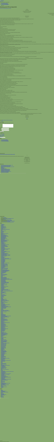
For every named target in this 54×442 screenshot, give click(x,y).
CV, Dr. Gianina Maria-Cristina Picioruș (4, 3)
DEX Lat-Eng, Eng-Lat (3, 275)
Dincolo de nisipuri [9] (3, 167)
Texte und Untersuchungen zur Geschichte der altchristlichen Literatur (7, 371)
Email (0, 129)
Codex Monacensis (3, 257)
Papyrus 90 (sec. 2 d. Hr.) (3, 347)
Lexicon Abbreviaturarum (3, 308)
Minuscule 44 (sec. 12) (3, 323)
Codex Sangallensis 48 (3, 260)
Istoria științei (2, 302)
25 (3, 135)
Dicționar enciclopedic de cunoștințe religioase (5, 278)
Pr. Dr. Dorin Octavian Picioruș (5, 8)
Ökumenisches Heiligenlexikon (4, 340)
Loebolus (2, 312)
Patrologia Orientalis (3, 349)
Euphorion (2, 290)
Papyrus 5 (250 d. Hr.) (3, 346)
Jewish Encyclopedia (3, 303)
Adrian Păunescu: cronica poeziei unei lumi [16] (5, 170)
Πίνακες (2, 385)
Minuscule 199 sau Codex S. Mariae (4, 319)
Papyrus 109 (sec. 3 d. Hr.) (3, 344)
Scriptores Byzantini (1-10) (3, 363)
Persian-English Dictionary (3, 350)
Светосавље (2, 387)
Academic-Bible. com (3, 224)
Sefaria (1, 364)
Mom (1, 331)
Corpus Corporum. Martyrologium (4, 269)
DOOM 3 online (2, 285)
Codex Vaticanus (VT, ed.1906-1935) (4, 264)
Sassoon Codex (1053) (3, 361)
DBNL (1, 273)
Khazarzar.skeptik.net (3, 305)
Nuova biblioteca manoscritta (3, 339)
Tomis (1, 380)
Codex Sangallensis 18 (3, 259)
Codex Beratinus (2, 250)
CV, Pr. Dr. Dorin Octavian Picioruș (4, 139)
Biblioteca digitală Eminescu (3, 237)
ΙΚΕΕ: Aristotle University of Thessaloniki (5, 384)
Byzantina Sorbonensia (3, 242)
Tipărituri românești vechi (3, 379)
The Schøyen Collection (3, 377)
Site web (1, 130)
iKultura (2, 297)
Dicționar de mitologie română (4, 277)
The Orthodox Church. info (3, 375)
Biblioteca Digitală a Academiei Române (4, 236)
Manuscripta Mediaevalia (3, 315)
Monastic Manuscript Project (3, 394)
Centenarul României (3, 247)
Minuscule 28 (2, 321)
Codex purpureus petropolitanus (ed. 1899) (5, 258)
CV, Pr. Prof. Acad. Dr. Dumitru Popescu (4, 140)
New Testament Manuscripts (3, 337)
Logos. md (2, 313)
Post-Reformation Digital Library (4, 351)
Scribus (1, 362)
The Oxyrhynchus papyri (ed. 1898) (4, 376)
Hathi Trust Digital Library (3, 295)
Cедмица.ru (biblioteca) (3, 272)
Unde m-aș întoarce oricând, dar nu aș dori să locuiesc (6, 165)
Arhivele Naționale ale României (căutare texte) (5, 229)
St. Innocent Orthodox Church (4, 367)
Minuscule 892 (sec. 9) (3, 330)
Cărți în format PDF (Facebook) (4, 245)
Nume (0, 128)
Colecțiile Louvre (2, 267)
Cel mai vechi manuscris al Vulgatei (4, 246)
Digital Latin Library (3, 283)
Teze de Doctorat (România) (3, 372)
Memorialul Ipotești (3, 318)
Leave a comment (9, 8)
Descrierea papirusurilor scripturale (4, 274)
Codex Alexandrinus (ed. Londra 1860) (4, 249)
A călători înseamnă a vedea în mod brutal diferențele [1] (6, 171)
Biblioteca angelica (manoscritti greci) (4, 235)
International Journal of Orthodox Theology (5, 300)
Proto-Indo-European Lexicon (3, 353)
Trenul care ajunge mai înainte (3, 168)
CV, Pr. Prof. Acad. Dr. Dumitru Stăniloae (5, 4)
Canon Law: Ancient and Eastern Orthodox (5, 244)
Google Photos (2, 393)
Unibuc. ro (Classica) (3, 381)
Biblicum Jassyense (3, 234)
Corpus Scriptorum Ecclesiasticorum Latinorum (5, 270)
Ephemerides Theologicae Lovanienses (4, 289)
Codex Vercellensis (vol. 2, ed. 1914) (4, 265)
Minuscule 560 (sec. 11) (3, 326)
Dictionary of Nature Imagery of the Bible (5, 282)
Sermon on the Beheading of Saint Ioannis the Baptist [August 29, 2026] (7, 166)
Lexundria (2, 309)
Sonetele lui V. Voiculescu (9, 220)
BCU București (2, 231)
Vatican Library (2, 396)
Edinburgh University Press (3, 287)
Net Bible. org (2, 336)
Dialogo (2, 276)
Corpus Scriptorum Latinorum (3, 271)
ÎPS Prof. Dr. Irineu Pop (3, 301)
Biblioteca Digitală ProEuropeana (4, 238)
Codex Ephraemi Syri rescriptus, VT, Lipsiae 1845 (5, 255)
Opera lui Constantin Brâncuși (3, 341)
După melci (5, 217)
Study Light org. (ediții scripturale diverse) (5, 369)
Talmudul (2, 370)
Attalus (1, 230)
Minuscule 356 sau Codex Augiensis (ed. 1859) (5, 322)
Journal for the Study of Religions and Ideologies (5, 304)
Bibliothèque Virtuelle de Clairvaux (4, 241)
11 (3, 134)
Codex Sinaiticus (2, 262)
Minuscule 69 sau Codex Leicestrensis (4, 328)
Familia (1, 291)
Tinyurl (1, 395)
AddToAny (2, 225)
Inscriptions (2, 298)
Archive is (2, 228)
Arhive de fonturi (4, 219)
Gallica (1, 293)
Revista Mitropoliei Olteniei (3, 356)
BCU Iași (2, 232)
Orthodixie (2, 342)
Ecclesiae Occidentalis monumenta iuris (4, 286)
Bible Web (2, 390)
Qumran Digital (2, 354)
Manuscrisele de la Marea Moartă (4, 316)
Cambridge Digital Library (3, 243)
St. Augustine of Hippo (3, 366)
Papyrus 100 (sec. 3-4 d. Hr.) (3, 343)
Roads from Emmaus (3, 358)
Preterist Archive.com (3, 352)
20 (0, 135)
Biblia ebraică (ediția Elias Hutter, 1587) (4, 233)
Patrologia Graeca (2, 348)
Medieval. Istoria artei (3, 317)
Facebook (2, 392)
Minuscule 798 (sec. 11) (3, 329)
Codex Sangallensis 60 (3, 261)
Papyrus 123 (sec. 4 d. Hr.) (3, 345)
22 (1, 135)
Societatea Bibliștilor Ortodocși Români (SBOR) (5, 365)
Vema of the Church (3, 382)
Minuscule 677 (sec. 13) (3, 327)
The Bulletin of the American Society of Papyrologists (6, 373)
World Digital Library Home (3, 383)
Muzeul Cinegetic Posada (3, 334)
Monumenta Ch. (2, 332)
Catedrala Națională (3, 391)
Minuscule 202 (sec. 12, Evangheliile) (4, 320)
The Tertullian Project (3, 378)
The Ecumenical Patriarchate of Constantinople (5, 374)
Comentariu (1, 127)
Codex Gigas (2, 256)
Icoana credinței (2, 296)
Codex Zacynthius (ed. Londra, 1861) (4, 266)
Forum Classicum (2, 292)
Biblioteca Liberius (2, 239)
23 (2, 135)
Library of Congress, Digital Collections (4, 310)
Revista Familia (2, 355)
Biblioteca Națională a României (4, 240)
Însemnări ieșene (2, 299)
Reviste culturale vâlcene (3, 357)
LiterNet (2, 311)
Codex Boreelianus (3, 252)
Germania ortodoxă (3, 294)
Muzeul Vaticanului (3, 335)
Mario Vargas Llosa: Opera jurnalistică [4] (5, 172)
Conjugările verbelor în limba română (4, 268)
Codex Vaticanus (2, 263)
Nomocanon (2, 338)
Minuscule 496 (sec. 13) (3, 325)
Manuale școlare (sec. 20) (3, 314)
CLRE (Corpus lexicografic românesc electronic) (5, 248)
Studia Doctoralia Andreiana (3, 368)
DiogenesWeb (2, 284)
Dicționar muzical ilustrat (3, 281)
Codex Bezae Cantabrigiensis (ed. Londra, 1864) (5, 251)
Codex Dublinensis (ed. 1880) (3, 254)
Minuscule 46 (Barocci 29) (3, 324)
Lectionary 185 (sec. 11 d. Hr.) (4, 307)
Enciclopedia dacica (3, 288)
